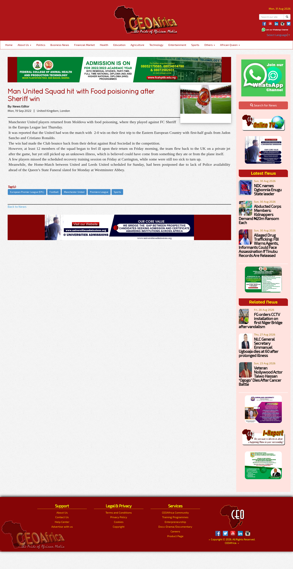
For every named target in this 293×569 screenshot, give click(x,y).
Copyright (118, 526)
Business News (59, 44)
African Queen (229, 44)
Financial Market (84, 44)
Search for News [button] (265, 105)
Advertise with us (62, 526)
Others (208, 44)
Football (54, 191)
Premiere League (99, 191)
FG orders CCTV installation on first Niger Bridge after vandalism (260, 320)
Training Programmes (175, 517)
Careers (175, 531)
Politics (40, 44)
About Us (24, 44)
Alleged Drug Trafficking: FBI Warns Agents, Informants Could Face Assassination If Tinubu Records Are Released (259, 245)
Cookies (118, 521)
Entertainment (177, 44)
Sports (195, 44)
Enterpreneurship (175, 521)
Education (119, 44)
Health (104, 44)
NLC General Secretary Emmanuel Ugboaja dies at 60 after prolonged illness (258, 347)
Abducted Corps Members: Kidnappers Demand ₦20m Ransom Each (260, 214)
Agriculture (137, 44)
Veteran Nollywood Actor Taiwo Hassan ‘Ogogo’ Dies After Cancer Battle (260, 376)
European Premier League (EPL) (27, 191)
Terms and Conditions (118, 512)
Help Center (62, 521)
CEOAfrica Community (175, 512)
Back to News (17, 206)
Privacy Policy (118, 517)
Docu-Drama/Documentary (175, 526)
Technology (156, 44)
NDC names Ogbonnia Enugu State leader (268, 189)
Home (9, 44)
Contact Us (62, 517)
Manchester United (74, 191)
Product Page (175, 536)
